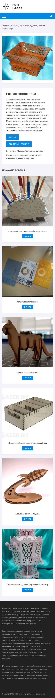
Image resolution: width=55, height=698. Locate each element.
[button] (48, 37)
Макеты (14, 26)
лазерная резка (27, 155)
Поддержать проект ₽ (19, 144)
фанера (21, 158)
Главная (5, 26)
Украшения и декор (28, 26)
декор (16, 155)
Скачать (12, 137)
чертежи (30, 158)
